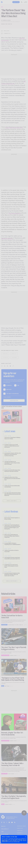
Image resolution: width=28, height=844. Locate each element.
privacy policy (5, 840)
